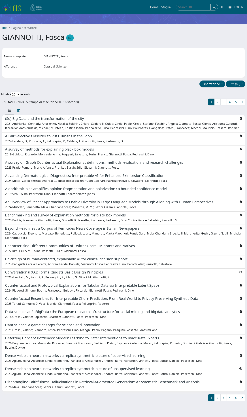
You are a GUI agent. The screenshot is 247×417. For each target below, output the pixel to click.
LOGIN (238, 7)
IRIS (4, 28)
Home (154, 7)
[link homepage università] (36, 7)
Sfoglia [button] (166, 7)
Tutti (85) (234, 84)
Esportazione (211, 84)
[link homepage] (13, 7)
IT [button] (222, 7)
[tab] (9, 110)
